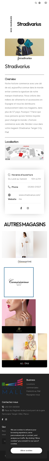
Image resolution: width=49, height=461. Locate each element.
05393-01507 (34, 187)
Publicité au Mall (33, 391)
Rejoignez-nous (33, 395)
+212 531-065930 (12, 407)
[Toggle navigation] (45, 3)
